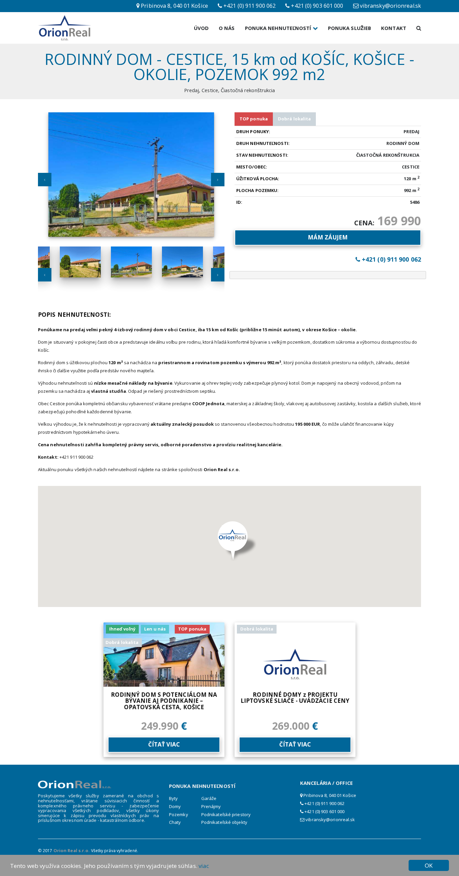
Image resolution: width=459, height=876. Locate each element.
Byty (173, 798)
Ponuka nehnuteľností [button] (279, 28)
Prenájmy (211, 806)
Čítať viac (164, 744)
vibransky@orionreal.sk (330, 819)
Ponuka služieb (349, 28)
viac (204, 866)
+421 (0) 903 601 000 (323, 811)
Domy (175, 806)
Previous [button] (44, 179)
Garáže (209, 798)
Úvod (201, 28)
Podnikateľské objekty (224, 822)
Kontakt (393, 28)
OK (428, 865)
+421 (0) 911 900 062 (323, 803)
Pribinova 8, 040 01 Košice (329, 795)
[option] (131, 178)
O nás (227, 28)
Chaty (175, 822)
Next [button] (217, 179)
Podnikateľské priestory (226, 814)
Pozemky (178, 814)
